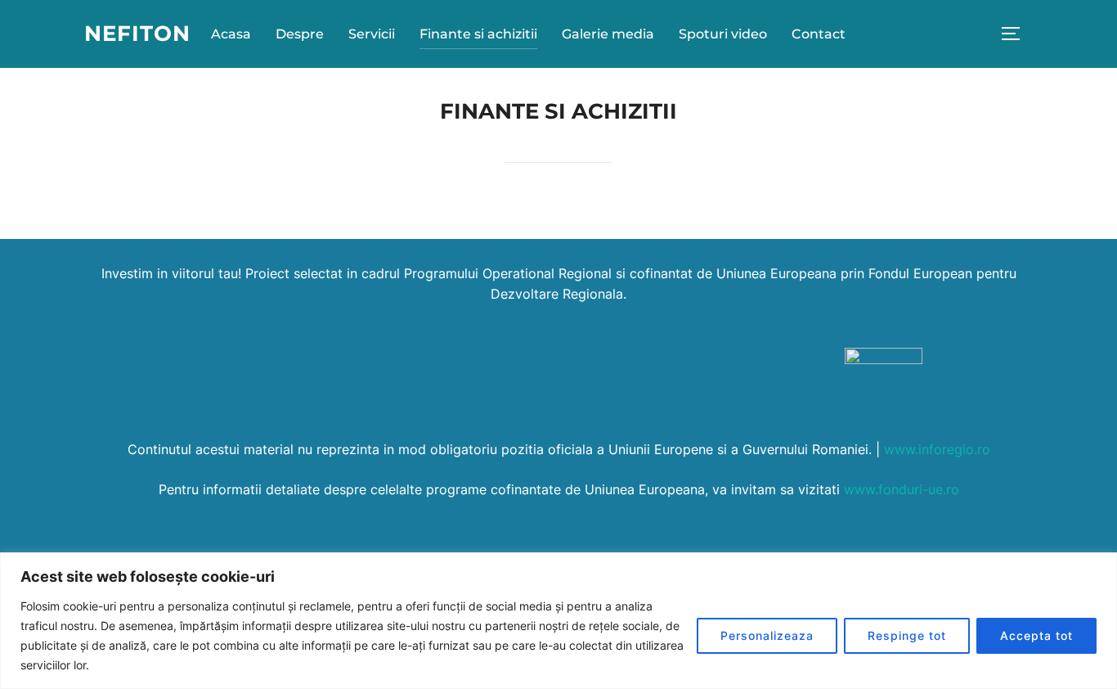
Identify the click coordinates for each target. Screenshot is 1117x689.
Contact (819, 34)
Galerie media (608, 34)
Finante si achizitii (478, 34)
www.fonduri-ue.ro (901, 489)
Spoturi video (723, 34)
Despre (300, 34)
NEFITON (137, 33)
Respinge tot (907, 635)
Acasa (231, 34)
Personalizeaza (767, 635)
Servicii (371, 34)
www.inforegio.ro (937, 449)
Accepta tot (1036, 635)
